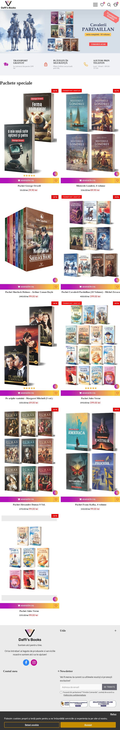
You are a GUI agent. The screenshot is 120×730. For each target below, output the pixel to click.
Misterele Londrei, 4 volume (90, 186)
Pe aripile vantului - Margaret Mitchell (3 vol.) (29, 398)
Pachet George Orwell (29, 186)
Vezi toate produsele (106, 82)
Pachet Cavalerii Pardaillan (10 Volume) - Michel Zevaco (91, 292)
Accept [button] (88, 725)
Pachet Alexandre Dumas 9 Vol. (29, 504)
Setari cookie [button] (32, 725)
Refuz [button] (113, 714)
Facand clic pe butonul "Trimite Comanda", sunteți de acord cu (88, 693)
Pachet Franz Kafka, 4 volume (90, 504)
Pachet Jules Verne (90, 398)
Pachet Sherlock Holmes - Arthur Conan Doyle (29, 292)
